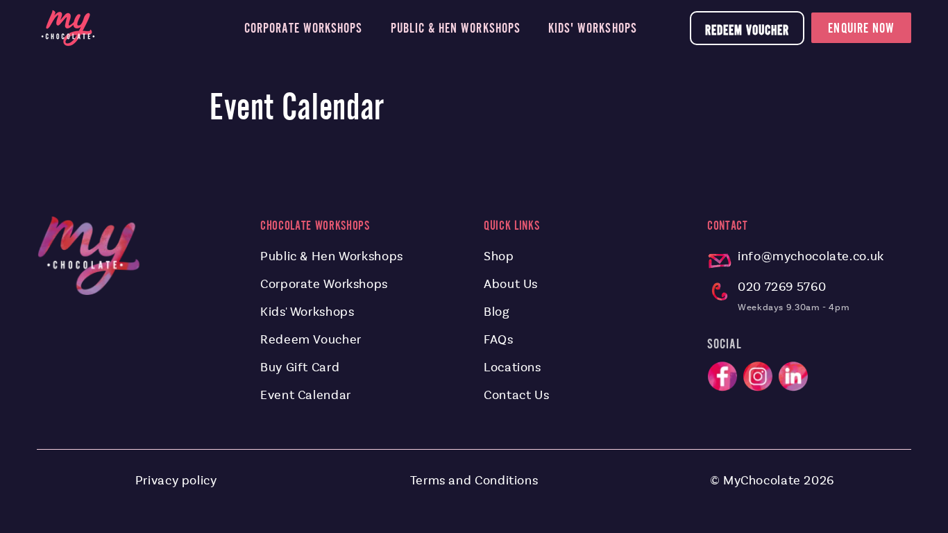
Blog (497, 311)
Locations (512, 367)
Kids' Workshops (307, 311)
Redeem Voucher (747, 29)
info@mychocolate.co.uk (811, 256)
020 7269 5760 (782, 286)
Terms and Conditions (474, 480)
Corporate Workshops (324, 283)
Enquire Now (861, 27)
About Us (511, 283)
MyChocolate (762, 480)
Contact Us (516, 395)
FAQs (499, 339)
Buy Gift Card (299, 367)
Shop (499, 256)
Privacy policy (176, 480)
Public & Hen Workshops (331, 256)
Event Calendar (305, 395)
